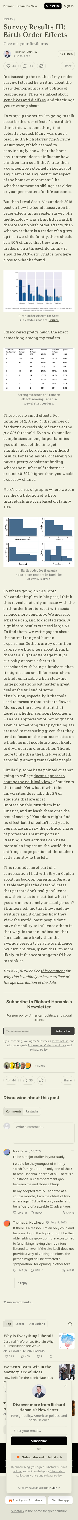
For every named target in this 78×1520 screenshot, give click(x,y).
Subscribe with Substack (42, 1457)
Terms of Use (60, 1041)
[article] (39, 1346)
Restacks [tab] (32, 1111)
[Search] (70, 1324)
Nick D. (18, 1151)
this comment (53, 970)
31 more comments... (18, 1302)
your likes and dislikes (24, 99)
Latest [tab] (19, 1324)
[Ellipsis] (72, 1150)
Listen (68, 54)
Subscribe (53, 6)
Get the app (60, 1500)
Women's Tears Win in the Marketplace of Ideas (27, 1369)
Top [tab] (8, 1324)
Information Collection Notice (47, 1045)
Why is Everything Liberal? (28, 1335)
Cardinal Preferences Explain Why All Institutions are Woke (28, 1343)
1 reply (22, 1283)
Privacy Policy (53, 1475)
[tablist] (22, 1111)
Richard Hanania (25, 51)
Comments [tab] (13, 1111)
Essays (9, 19)
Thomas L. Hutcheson (29, 1222)
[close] (65, 1386)
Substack (17, 1511)
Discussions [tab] (37, 1324)
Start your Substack (27, 1500)
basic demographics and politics (33, 88)
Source (54, 320)
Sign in (69, 6)
